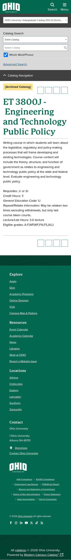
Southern (15, 403)
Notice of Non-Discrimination (26, 494)
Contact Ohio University (23, 453)
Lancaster (15, 397)
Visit (12, 307)
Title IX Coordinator (48, 499)
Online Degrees (18, 300)
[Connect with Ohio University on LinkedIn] (21, 523)
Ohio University (25, 516)
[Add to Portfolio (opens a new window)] (40, 90)
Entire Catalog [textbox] (12, 39)
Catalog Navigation (20, 75)
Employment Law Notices (26, 484)
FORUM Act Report (50, 484)
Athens (13, 377)
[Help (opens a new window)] (64, 90)
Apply (13, 281)
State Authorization (26, 499)
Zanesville (15, 409)
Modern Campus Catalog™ (41, 555)
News (12, 342)
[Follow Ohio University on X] (31, 523)
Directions (21, 448)
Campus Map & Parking (23, 313)
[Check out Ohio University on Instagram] (16, 523)
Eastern (13, 390)
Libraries (14, 348)
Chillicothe (16, 384)
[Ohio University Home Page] (18, 467)
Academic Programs (21, 294)
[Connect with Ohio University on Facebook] (11, 523)
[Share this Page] (48, 90)
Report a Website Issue (23, 361)
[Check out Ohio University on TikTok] (36, 523)
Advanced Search (15, 64)
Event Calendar (18, 329)
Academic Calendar (21, 336)
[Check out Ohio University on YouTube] (26, 523)
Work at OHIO (17, 355)
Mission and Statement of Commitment (37, 489)
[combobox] (35, 20)
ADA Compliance (24, 479)
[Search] (65, 47)
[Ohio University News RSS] (42, 523)
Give (12, 288)
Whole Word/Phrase (21, 55)
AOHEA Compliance (45, 479)
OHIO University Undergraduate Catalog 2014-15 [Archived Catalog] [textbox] (34, 20)
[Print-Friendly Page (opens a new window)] (56, 90)
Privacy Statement (52, 494)
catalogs (20, 550)
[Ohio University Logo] (11, 11)
